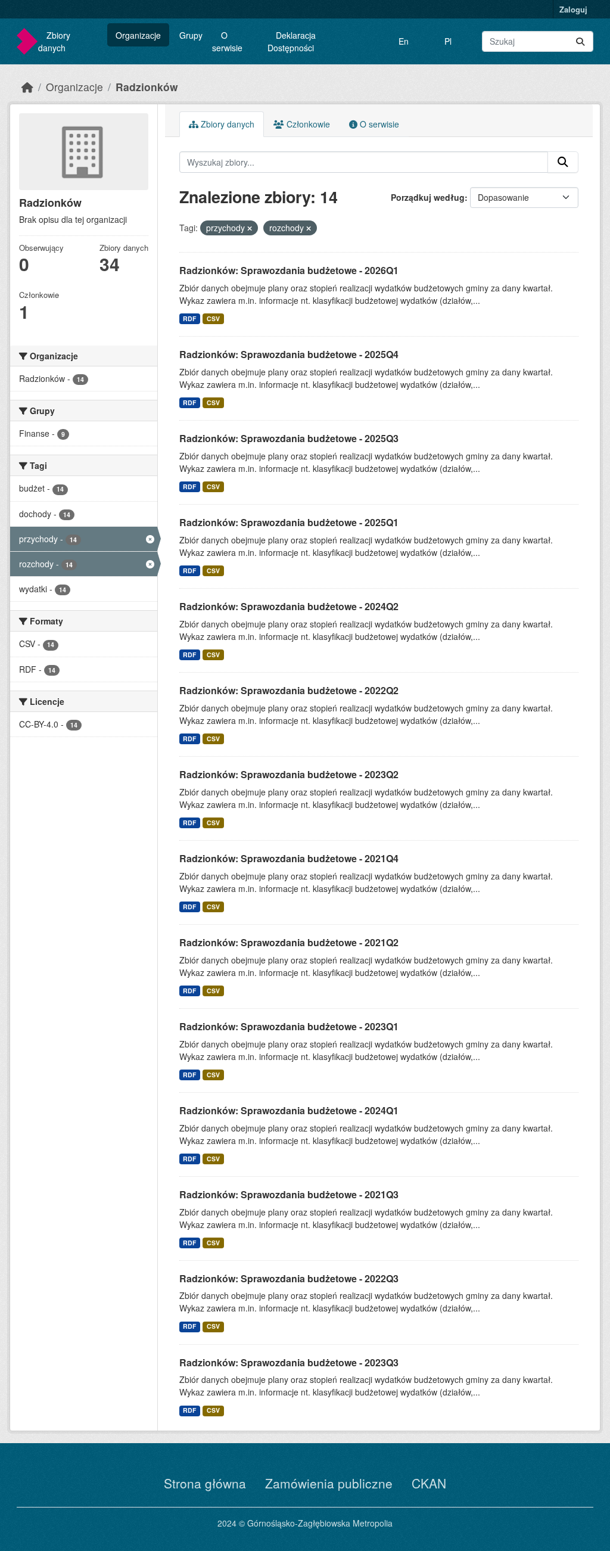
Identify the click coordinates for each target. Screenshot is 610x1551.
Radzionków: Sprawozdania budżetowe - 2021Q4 (289, 858)
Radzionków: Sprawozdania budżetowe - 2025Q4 (289, 354)
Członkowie (307, 124)
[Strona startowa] (27, 86)
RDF (189, 318)
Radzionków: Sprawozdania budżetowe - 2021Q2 (289, 942)
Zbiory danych (54, 41)
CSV (213, 318)
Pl (448, 41)
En (404, 41)
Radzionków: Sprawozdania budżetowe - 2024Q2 (289, 606)
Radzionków (147, 86)
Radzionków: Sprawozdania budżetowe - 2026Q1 (289, 270)
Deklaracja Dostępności (291, 41)
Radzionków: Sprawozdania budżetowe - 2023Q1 (289, 1026)
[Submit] (580, 41)
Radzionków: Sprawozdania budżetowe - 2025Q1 (289, 522)
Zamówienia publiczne (329, 1483)
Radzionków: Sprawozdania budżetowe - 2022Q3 (289, 1278)
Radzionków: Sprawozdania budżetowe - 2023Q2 (289, 774)
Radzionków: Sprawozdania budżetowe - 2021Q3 (289, 1194)
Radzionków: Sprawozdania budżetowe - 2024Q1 (289, 1110)
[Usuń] (249, 228)
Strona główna (205, 1483)
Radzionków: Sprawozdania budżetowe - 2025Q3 (289, 438)
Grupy (191, 35)
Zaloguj (573, 9)
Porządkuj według (428, 197)
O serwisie (227, 41)
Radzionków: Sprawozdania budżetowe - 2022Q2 (289, 690)
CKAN (429, 1483)
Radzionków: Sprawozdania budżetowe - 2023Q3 (289, 1362)
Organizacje (138, 35)
